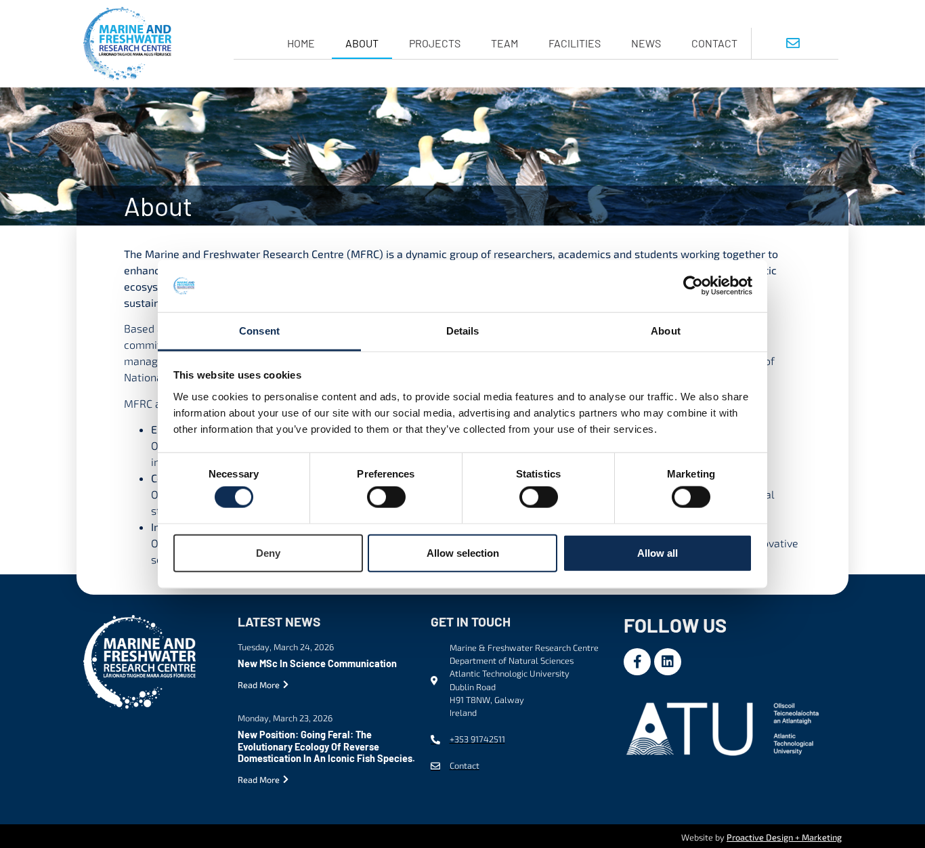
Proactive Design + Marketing (784, 837)
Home (301, 43)
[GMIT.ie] (725, 727)
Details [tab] (462, 331)
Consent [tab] (259, 331)
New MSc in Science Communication (317, 663)
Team (504, 43)
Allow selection (463, 552)
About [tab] (666, 331)
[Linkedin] (667, 661)
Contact (714, 43)
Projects (434, 43)
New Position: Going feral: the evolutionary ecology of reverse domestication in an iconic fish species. (326, 746)
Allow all (657, 552)
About (362, 43)
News (646, 43)
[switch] (386, 497)
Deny (268, 552)
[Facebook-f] (637, 661)
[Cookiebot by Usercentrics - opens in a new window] (693, 286)
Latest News (279, 621)
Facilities (574, 43)
